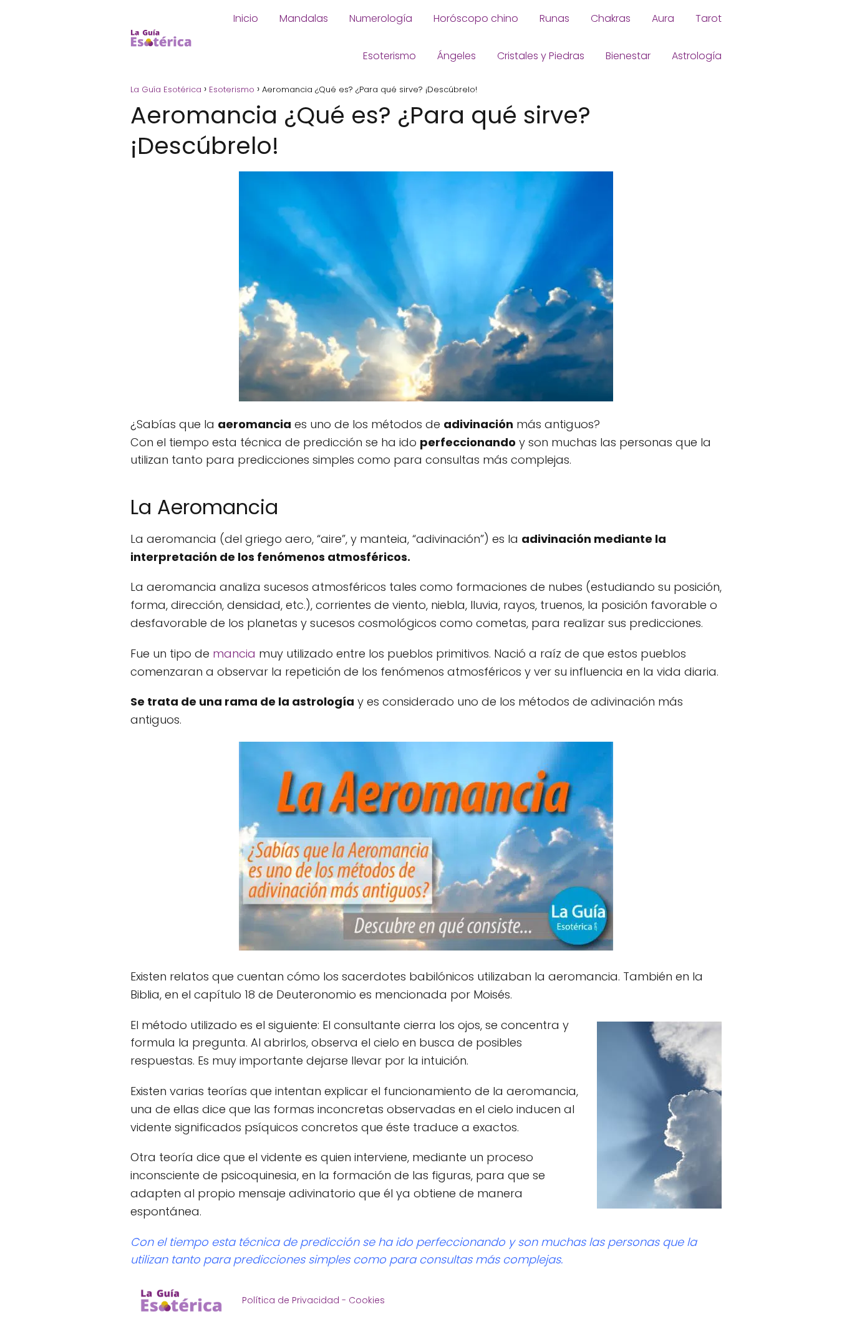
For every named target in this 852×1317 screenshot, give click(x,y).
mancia (234, 653)
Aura (663, 18)
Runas (554, 18)
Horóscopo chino (475, 18)
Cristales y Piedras (540, 56)
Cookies (367, 1300)
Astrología (697, 56)
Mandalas (303, 18)
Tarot (708, 18)
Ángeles (456, 56)
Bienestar (628, 56)
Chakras (611, 18)
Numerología (380, 18)
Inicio (245, 18)
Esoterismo (389, 56)
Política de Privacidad (290, 1300)
